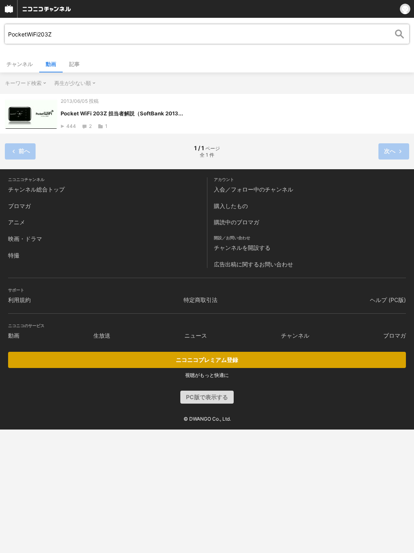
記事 (74, 64)
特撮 (13, 255)
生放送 (101, 335)
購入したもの (231, 205)
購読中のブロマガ (236, 222)
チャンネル (19, 64)
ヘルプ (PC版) (388, 299)
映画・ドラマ (25, 238)
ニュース (195, 335)
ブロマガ (19, 205)
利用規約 (19, 299)
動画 (51, 64)
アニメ (16, 222)
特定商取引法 (201, 299)
